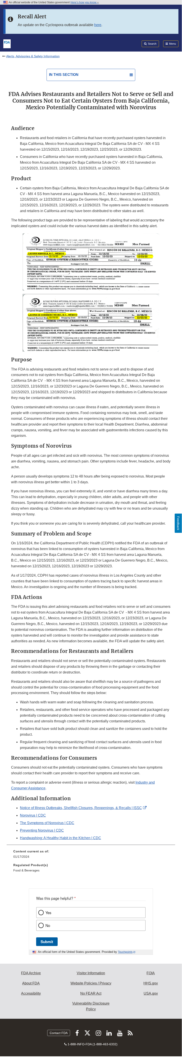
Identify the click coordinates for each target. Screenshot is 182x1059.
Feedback (178, 523)
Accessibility (31, 993)
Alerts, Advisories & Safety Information (33, 56)
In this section (63, 75)
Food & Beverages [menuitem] (26, 870)
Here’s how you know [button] (83, 2)
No (47, 925)
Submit (47, 941)
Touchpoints (125, 951)
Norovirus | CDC (33, 815)
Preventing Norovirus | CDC (42, 830)
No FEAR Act (90, 993)
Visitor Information (91, 973)
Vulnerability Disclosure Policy (91, 1006)
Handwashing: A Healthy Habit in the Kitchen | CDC (60, 838)
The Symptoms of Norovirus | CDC (47, 823)
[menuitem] (91, 855)
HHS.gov (150, 983)
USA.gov (151, 993)
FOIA (151, 973)
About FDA (31, 983)
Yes (48, 912)
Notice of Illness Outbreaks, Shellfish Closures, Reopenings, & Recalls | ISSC (81, 808)
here (97, 25)
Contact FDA (59, 1033)
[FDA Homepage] (7, 43)
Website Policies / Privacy (90, 983)
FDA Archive (31, 973)
